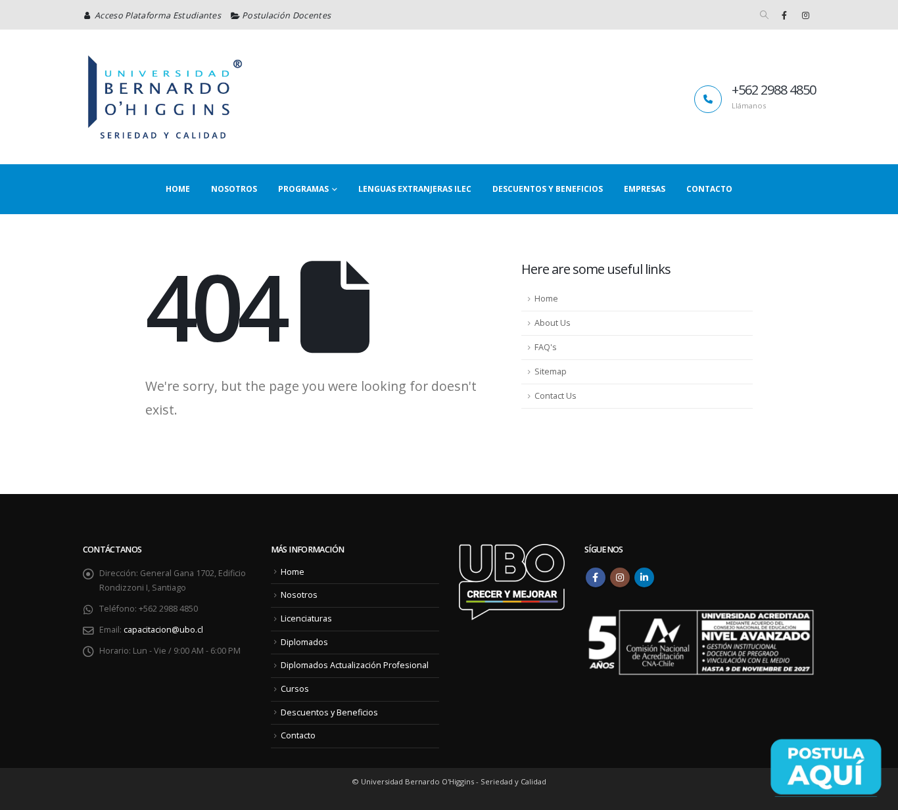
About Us (552, 322)
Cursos (295, 688)
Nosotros (234, 188)
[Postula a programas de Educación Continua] (826, 767)
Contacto (709, 188)
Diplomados (304, 642)
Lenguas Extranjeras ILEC (414, 188)
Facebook (595, 577)
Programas (303, 188)
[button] (764, 15)
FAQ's (545, 347)
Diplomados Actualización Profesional (355, 665)
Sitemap (550, 371)
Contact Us (555, 395)
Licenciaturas (306, 618)
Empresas (644, 188)
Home (178, 188)
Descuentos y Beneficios (547, 188)
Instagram (620, 577)
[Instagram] (806, 15)
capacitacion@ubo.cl (163, 629)
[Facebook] (784, 15)
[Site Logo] (165, 96)
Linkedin (644, 577)
